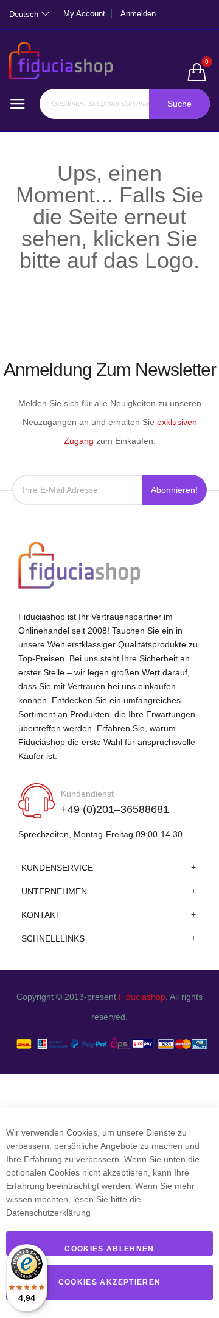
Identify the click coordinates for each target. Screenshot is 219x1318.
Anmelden (138, 13)
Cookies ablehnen (109, 1249)
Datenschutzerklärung (48, 1212)
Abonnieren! (174, 490)
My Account (84, 13)
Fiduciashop (142, 997)
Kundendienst (87, 793)
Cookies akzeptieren (109, 1282)
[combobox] (125, 104)
